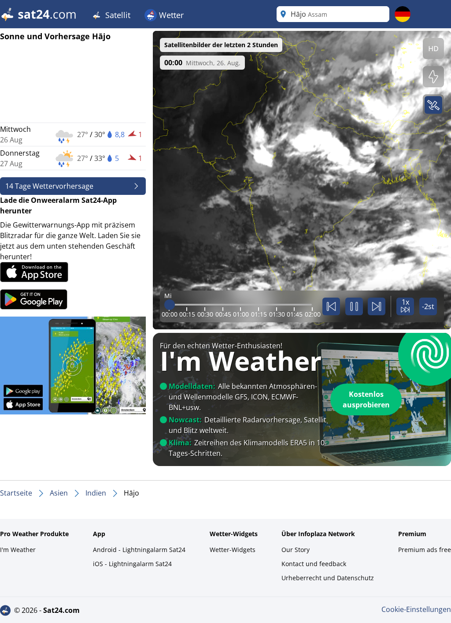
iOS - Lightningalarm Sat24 (132, 564)
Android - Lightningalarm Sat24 (139, 549)
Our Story (295, 549)
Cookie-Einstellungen (416, 609)
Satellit (116, 15)
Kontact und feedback (313, 564)
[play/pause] (354, 306)
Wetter (170, 15)
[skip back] (331, 306)
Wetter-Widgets (232, 549)
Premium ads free (424, 549)
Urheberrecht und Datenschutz (327, 578)
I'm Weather (18, 549)
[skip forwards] (376, 306)
